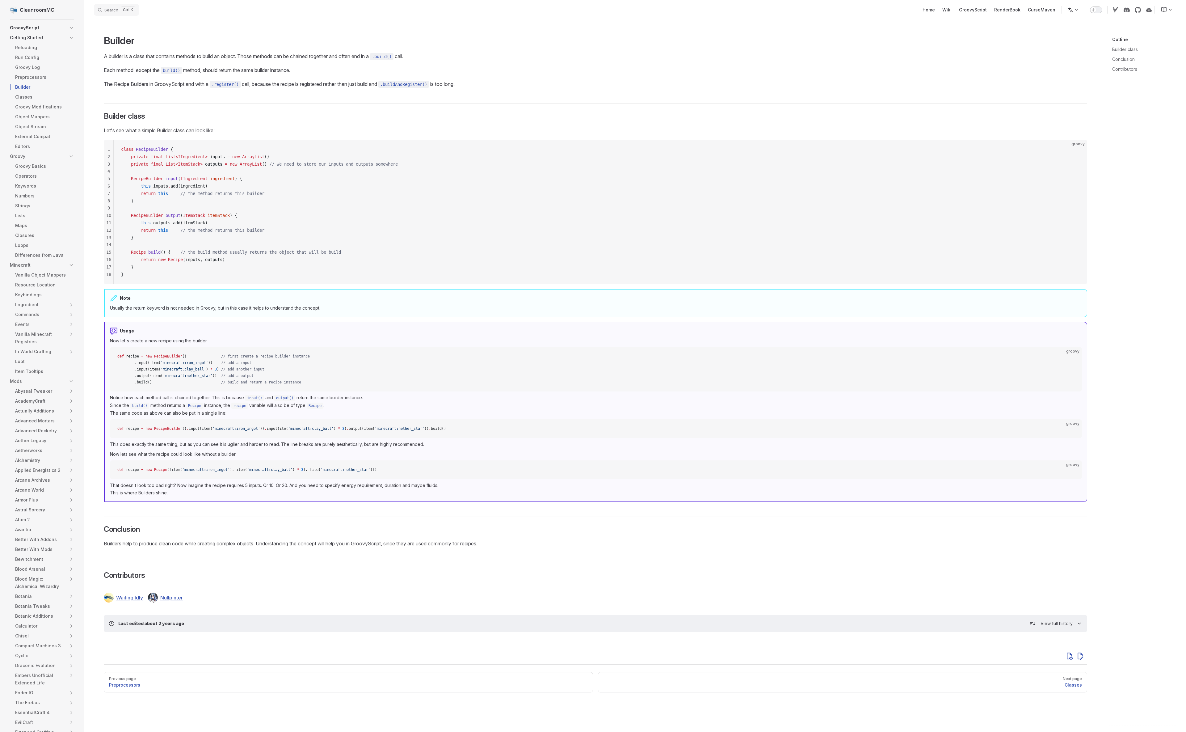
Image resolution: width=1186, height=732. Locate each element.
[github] (1137, 9)
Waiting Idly (129, 597)
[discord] (1126, 9)
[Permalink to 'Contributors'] (99, 575)
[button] (71, 28)
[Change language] (1073, 10)
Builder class (1125, 49)
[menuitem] (1164, 10)
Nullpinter (171, 597)
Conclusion (1123, 59)
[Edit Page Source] (1080, 656)
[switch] (1096, 9)
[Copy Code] (1077, 149)
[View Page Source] (1070, 656)
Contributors (1124, 69)
